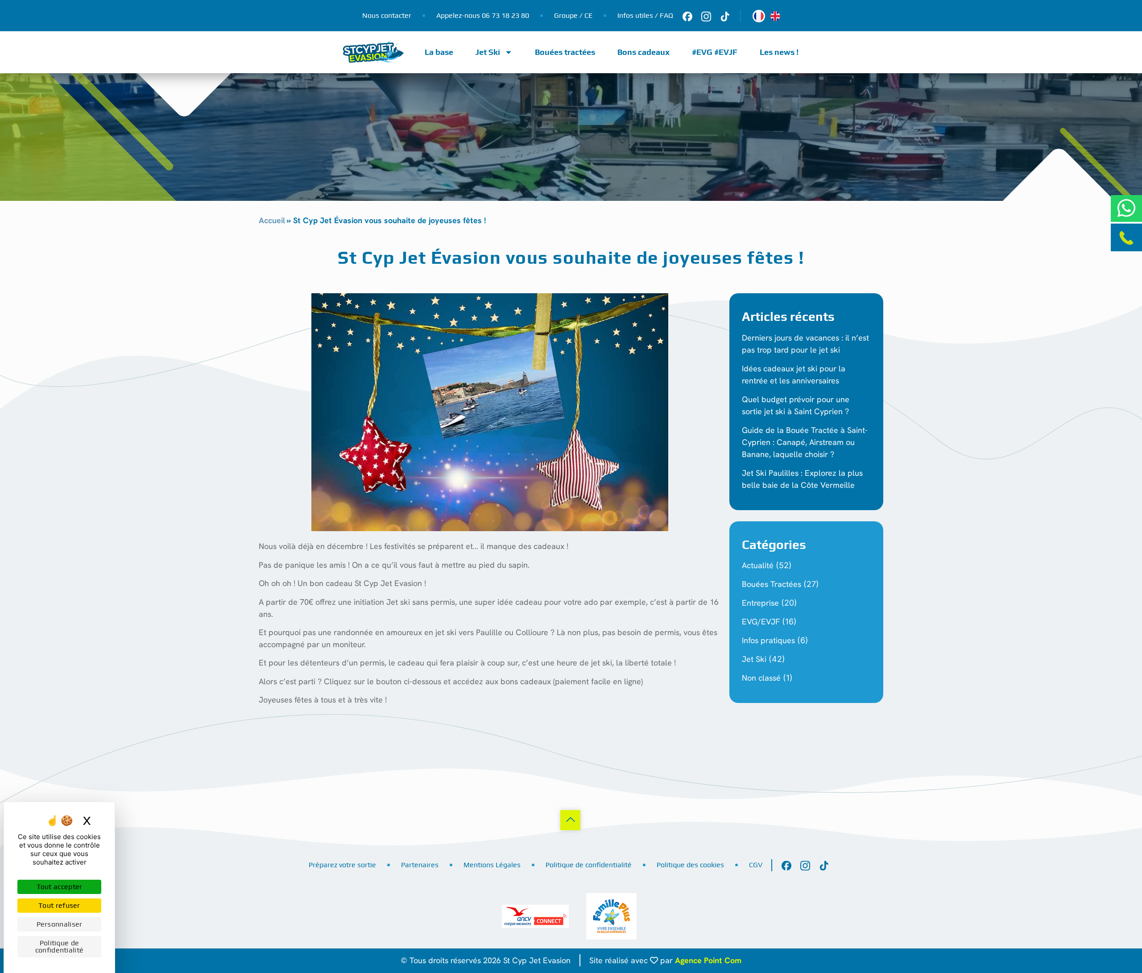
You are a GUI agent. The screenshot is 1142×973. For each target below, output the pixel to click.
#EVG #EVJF (714, 52)
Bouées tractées (565, 52)
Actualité (758, 565)
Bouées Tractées (771, 584)
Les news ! (779, 52)
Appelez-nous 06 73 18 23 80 (482, 15)
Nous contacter (386, 15)
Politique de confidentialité (589, 865)
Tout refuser (59, 905)
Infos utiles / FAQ (645, 15)
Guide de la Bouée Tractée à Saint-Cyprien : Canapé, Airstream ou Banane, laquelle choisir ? (805, 442)
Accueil (272, 220)
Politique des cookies (690, 865)
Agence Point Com (708, 960)
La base (439, 52)
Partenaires (420, 865)
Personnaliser (60, 924)
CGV (755, 865)
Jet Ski (488, 52)
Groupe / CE (573, 15)
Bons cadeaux (643, 52)
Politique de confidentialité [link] (59, 946)
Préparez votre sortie (342, 865)
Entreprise (760, 603)
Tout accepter (60, 886)
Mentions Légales (492, 865)
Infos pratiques (768, 640)
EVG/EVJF (761, 621)
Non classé (761, 678)
